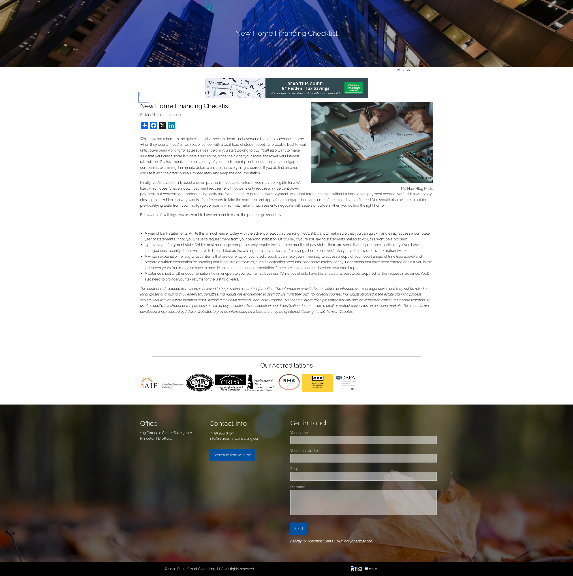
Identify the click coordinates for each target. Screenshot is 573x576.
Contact (426, 124)
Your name (316, 433)
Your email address (322, 451)
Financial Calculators (413, 145)
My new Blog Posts (417, 188)
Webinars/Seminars (416, 178)
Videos (424, 167)
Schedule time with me (232, 455)
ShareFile (404, 167)
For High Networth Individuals (411, 111)
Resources (405, 135)
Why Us (403, 70)
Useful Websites (410, 156)
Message (314, 487)
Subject (313, 469)
